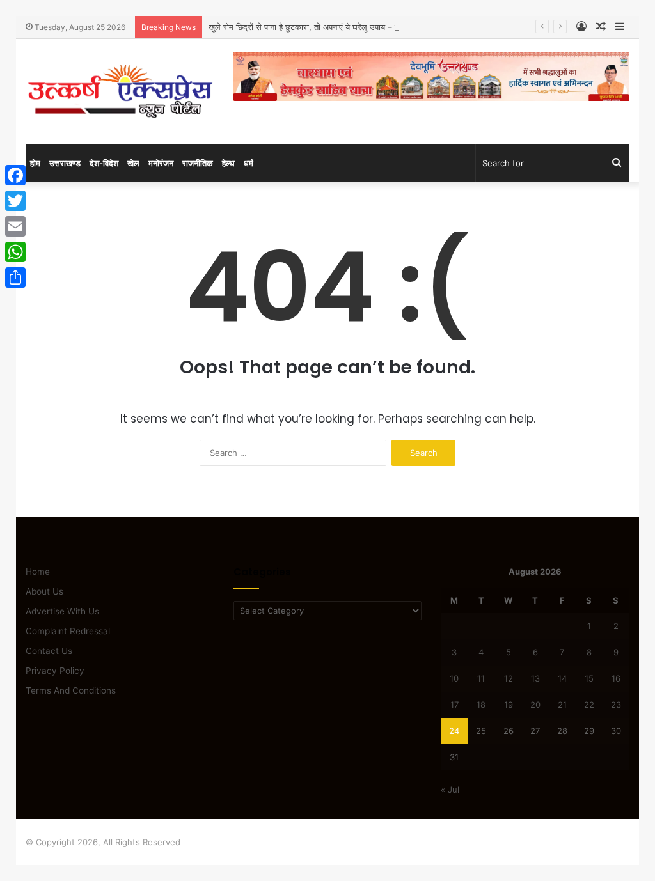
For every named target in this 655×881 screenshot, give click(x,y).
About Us (44, 591)
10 (454, 678)
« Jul (450, 789)
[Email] (15, 226)
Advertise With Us (62, 611)
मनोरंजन (160, 163)
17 (454, 704)
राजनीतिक (197, 163)
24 (454, 731)
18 (481, 704)
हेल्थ (228, 163)
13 (535, 678)
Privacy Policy (55, 671)
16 (616, 678)
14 (562, 678)
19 (508, 704)
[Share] (15, 277)
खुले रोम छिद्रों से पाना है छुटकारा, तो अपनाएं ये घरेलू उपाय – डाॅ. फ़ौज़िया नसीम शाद (335, 27)
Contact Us (49, 651)
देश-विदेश (104, 163)
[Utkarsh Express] (120, 91)
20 (535, 704)
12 (508, 678)
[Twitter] (15, 201)
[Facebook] (15, 175)
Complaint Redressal (68, 631)
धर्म (248, 163)
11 (481, 678)
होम (35, 163)
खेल (133, 163)
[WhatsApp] (15, 252)
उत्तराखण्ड (65, 163)
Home (38, 571)
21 (562, 704)
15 (589, 678)
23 (616, 704)
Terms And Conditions (71, 690)
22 (589, 704)
